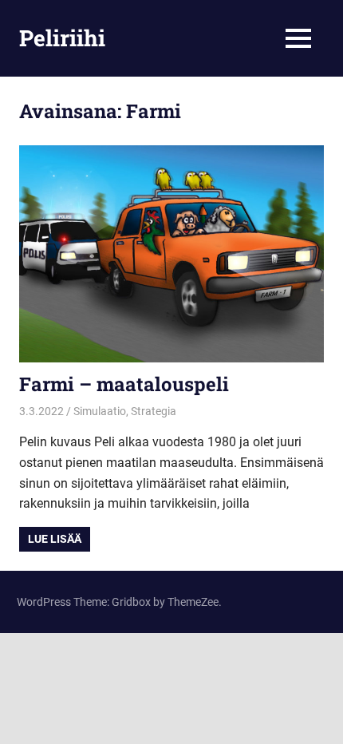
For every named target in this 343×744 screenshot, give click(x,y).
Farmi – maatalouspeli (124, 384)
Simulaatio (99, 411)
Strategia (153, 411)
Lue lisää (54, 538)
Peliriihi (62, 38)
